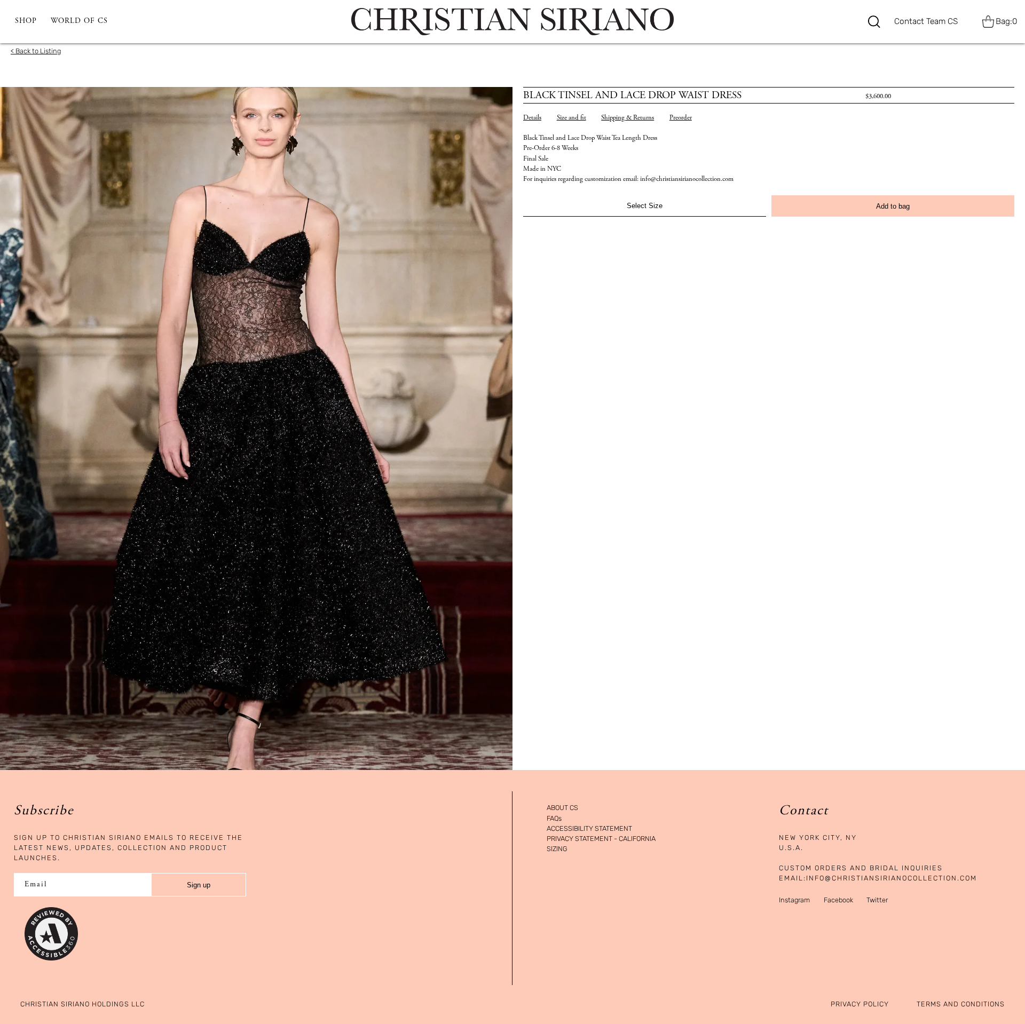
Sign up (198, 885)
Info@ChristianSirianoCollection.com (891, 878)
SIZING (557, 849)
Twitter (877, 900)
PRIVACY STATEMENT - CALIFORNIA (601, 839)
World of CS (79, 21)
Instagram (794, 900)
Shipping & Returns (627, 118)
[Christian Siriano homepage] (512, 21)
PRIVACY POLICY (860, 1004)
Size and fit (571, 118)
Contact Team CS (926, 22)
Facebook (838, 900)
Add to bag (893, 206)
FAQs (554, 818)
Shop (26, 21)
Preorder (680, 118)
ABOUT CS (562, 808)
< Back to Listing (36, 51)
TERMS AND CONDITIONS (961, 1004)
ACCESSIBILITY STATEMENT (589, 828)
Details (532, 118)
